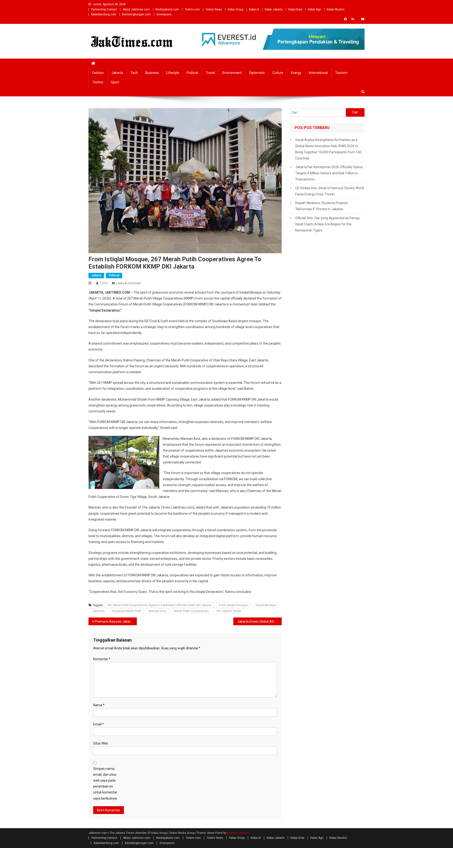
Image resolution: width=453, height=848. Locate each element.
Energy (296, 73)
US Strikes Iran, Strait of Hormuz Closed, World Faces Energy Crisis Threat (329, 191)
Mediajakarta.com (167, 9)
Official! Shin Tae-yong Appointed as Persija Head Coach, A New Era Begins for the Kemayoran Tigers (327, 224)
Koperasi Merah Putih (126, 611)
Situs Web (100, 743)
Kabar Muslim (335, 9)
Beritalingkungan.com (136, 14)
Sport (115, 82)
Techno (97, 82)
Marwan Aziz (157, 611)
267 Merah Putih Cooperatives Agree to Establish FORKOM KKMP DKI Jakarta (159, 605)
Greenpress (164, 14)
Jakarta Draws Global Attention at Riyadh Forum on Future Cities (259, 621)
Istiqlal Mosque (265, 605)
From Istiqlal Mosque (233, 605)
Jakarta (117, 73)
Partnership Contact (104, 9)
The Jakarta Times (228, 611)
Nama (99, 705)
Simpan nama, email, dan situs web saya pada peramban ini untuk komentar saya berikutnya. (105, 783)
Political (192, 73)
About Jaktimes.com (136, 9)
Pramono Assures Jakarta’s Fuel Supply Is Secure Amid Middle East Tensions (116, 621)
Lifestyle (172, 73)
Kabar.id (254, 9)
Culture (278, 73)
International (318, 73)
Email (98, 724)
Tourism (341, 73)
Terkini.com (192, 9)
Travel (210, 73)
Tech (134, 73)
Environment (232, 73)
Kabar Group (235, 9)
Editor (104, 283)
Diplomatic (257, 73)
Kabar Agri (314, 9)
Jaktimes (98, 611)
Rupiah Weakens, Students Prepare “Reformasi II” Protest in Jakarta (321, 206)
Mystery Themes (238, 833)
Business (152, 73)
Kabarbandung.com (103, 14)
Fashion (98, 73)
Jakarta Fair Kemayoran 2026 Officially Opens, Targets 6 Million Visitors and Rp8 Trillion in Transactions (329, 173)
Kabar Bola (295, 9)
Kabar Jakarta (274, 9)
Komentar (101, 659)
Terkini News (214, 9)
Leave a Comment (128, 283)
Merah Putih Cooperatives (191, 611)
